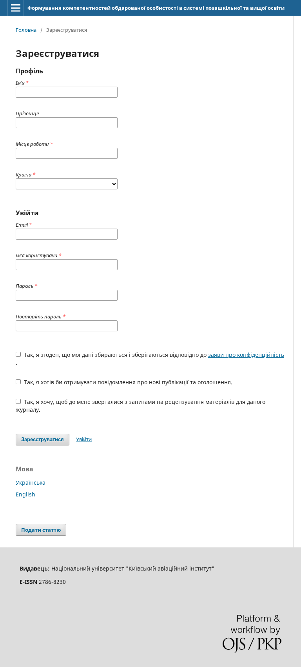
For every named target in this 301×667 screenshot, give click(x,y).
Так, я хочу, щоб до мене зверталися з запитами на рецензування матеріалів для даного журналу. (140, 405)
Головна (26, 29)
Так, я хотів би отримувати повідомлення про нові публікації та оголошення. (127, 382)
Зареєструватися (42, 439)
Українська (30, 482)
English (25, 494)
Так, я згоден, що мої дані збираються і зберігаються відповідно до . (150, 358)
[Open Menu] (16, 8)
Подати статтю (41, 529)
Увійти (84, 439)
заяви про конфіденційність (246, 354)
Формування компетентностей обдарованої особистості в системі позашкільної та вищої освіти (156, 7)
